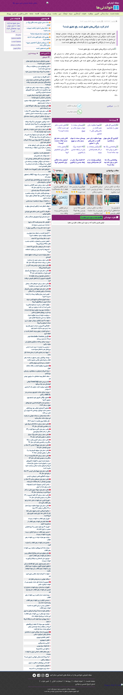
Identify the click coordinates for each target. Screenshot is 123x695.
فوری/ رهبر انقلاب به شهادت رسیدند (38, 518)
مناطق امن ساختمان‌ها (42, 649)
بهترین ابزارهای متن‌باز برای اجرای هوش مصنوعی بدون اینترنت (38, 62)
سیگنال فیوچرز (17, 48)
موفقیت (90, 13)
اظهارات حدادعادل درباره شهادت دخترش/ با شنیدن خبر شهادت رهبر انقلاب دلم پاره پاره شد (37, 589)
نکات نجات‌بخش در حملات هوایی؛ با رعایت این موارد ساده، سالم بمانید (37, 417)
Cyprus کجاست (16, 42)
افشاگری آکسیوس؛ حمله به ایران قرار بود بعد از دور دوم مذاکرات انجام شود (38, 327)
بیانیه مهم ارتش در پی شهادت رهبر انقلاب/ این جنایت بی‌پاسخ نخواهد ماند (37, 615)
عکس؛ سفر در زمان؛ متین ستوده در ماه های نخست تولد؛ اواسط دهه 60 (37, 130)
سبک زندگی (104, 13)
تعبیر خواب (45, 681)
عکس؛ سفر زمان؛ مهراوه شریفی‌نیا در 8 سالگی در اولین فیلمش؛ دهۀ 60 (39, 451)
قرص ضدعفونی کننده (42, 48)
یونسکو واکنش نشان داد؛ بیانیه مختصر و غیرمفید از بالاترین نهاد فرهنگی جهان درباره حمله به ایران (38, 195)
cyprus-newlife (16, 38)
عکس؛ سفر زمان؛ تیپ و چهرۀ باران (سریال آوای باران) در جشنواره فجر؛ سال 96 (38, 271)
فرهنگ (65, 13)
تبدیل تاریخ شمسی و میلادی (85, 684)
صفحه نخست (114, 13)
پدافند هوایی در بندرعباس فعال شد (39, 579)
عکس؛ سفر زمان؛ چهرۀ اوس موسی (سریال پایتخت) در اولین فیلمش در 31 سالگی (38, 290)
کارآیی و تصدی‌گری (43, 643)
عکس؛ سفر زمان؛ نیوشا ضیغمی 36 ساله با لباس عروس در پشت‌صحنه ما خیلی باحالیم (38, 112)
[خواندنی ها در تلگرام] (34, 676)
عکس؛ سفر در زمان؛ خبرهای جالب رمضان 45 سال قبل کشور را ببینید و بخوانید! (38, 284)
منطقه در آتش (45, 660)
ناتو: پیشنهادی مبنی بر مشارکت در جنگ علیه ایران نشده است (38, 67)
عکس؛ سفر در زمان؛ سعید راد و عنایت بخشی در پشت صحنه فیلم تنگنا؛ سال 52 (39, 261)
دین (60, 13)
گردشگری (77, 13)
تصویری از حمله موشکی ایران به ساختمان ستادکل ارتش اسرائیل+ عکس (38, 633)
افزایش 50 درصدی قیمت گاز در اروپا (38, 222)
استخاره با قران (57, 681)
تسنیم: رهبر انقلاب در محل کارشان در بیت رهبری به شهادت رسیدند (38, 533)
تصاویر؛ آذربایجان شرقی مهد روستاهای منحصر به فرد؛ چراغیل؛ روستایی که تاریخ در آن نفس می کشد (37, 410)
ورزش (49, 13)
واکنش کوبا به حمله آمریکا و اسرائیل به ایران (36, 611)
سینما (70, 13)
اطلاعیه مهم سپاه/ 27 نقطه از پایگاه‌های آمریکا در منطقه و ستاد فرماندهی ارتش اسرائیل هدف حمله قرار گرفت (38, 626)
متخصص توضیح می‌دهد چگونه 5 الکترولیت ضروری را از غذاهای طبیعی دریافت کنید (38, 278)
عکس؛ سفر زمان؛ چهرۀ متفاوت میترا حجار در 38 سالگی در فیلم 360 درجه (38, 506)
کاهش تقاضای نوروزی (43, 637)
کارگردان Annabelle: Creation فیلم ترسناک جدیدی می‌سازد (39, 337)
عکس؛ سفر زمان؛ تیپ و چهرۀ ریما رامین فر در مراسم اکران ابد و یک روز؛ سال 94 (38, 135)
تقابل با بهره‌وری (44, 640)
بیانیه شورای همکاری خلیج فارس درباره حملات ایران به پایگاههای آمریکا (39, 300)
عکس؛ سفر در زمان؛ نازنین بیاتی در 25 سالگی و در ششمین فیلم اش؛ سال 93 (39, 441)
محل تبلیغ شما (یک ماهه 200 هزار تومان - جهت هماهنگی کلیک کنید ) (13, 27)
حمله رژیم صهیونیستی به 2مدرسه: (39, 668)
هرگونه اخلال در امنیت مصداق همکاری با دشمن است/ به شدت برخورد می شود (38, 306)
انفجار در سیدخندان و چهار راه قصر (39, 363)
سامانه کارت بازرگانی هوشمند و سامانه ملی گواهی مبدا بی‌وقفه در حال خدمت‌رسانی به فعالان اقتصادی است (38, 164)
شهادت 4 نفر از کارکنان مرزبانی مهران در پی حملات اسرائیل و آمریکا (38, 321)
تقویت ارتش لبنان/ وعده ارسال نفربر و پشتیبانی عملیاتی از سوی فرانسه (39, 96)
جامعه (31, 13)
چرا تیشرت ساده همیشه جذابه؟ (39, 34)
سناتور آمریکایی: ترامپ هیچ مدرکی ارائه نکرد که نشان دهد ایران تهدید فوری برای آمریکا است (38, 513)
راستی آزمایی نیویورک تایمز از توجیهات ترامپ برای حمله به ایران (39, 485)
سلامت (54, 13)
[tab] (45, 54)
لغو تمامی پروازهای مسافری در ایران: (38, 663)
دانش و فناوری (23, 13)
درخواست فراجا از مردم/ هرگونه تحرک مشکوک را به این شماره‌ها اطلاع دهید (39, 316)
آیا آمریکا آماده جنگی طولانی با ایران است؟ (36, 657)
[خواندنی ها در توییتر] (47, 676)
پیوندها (68, 681)
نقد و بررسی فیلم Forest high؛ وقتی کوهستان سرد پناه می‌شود (39, 382)
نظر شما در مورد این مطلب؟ (90, 217)
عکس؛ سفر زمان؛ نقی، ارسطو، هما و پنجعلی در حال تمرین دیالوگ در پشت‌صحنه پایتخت (38, 147)
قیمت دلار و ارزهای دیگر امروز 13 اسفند (38, 246)
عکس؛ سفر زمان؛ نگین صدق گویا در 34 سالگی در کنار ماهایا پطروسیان (38, 430)
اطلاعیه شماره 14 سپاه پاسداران (40, 190)
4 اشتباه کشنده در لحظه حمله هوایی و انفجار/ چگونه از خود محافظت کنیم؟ (39, 234)
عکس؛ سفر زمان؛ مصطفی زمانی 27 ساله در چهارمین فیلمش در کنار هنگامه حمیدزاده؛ (37, 480)
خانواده (84, 13)
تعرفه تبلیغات (78, 681)
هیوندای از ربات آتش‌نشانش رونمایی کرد (37, 159)
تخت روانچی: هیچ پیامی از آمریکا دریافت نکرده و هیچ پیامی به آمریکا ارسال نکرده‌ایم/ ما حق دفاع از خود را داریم (38, 124)
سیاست (43, 13)
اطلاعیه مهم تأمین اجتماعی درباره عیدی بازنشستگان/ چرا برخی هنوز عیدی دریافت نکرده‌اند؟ (38, 82)
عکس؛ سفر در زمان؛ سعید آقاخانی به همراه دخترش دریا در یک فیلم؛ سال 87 (38, 186)
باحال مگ (18, 35)
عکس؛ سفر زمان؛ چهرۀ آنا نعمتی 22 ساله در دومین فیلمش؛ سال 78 (37, 446)
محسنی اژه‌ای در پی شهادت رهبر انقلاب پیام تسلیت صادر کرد (38, 601)
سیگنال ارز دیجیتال (16, 45)
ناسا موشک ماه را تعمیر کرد (41, 156)
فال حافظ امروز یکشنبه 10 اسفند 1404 (38, 421)
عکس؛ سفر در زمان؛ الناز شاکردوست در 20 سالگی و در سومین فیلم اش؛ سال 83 (38, 456)
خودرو (15, 13)
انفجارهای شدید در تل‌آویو (41, 153)
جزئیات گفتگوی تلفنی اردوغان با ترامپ (38, 476)
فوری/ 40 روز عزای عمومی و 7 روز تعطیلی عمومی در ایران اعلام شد (38, 528)
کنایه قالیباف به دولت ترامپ (41, 77)
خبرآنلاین (110, 106)
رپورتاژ (9, 13)
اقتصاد (37, 13)
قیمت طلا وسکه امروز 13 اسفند (40, 238)
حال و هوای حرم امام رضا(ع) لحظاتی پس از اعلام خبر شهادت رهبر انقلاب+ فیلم (38, 554)
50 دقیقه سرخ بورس (43, 646)
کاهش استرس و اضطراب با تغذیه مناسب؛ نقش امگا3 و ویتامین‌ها (38, 242)
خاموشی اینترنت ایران (42, 665)
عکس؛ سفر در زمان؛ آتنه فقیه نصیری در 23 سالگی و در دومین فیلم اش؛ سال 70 (37, 496)
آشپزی (97, 13)
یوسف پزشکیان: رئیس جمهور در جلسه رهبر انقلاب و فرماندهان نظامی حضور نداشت (37, 358)
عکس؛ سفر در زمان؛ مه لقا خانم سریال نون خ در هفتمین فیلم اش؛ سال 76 (38, 425)
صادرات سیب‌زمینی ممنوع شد (40, 225)
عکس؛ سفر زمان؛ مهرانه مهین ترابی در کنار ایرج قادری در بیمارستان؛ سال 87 (38, 491)
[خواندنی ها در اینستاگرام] (42, 676)
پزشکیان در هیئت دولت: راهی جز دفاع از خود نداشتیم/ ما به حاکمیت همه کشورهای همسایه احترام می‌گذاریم (38, 90)
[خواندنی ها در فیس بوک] (38, 676)
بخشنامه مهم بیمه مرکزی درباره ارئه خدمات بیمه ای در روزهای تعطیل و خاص (38, 311)
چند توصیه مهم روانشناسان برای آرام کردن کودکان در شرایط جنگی (38, 181)
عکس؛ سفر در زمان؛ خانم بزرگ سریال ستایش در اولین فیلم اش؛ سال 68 (39, 435)
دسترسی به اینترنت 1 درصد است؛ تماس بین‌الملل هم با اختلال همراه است (38, 348)
